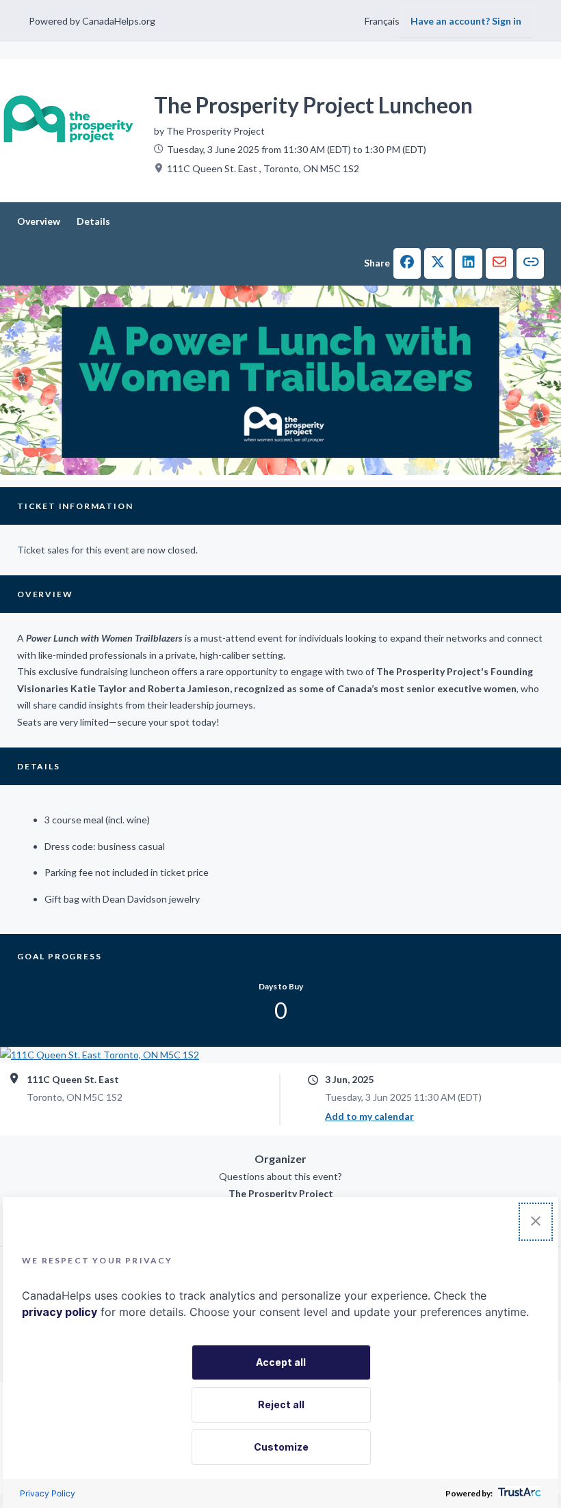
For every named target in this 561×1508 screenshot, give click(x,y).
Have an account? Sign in (465, 21)
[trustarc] (518, 1493)
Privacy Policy (47, 1493)
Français (382, 21)
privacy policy (59, 1312)
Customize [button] (281, 1447)
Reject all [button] (281, 1404)
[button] (407, 263)
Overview (38, 221)
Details (93, 221)
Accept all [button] (281, 1362)
